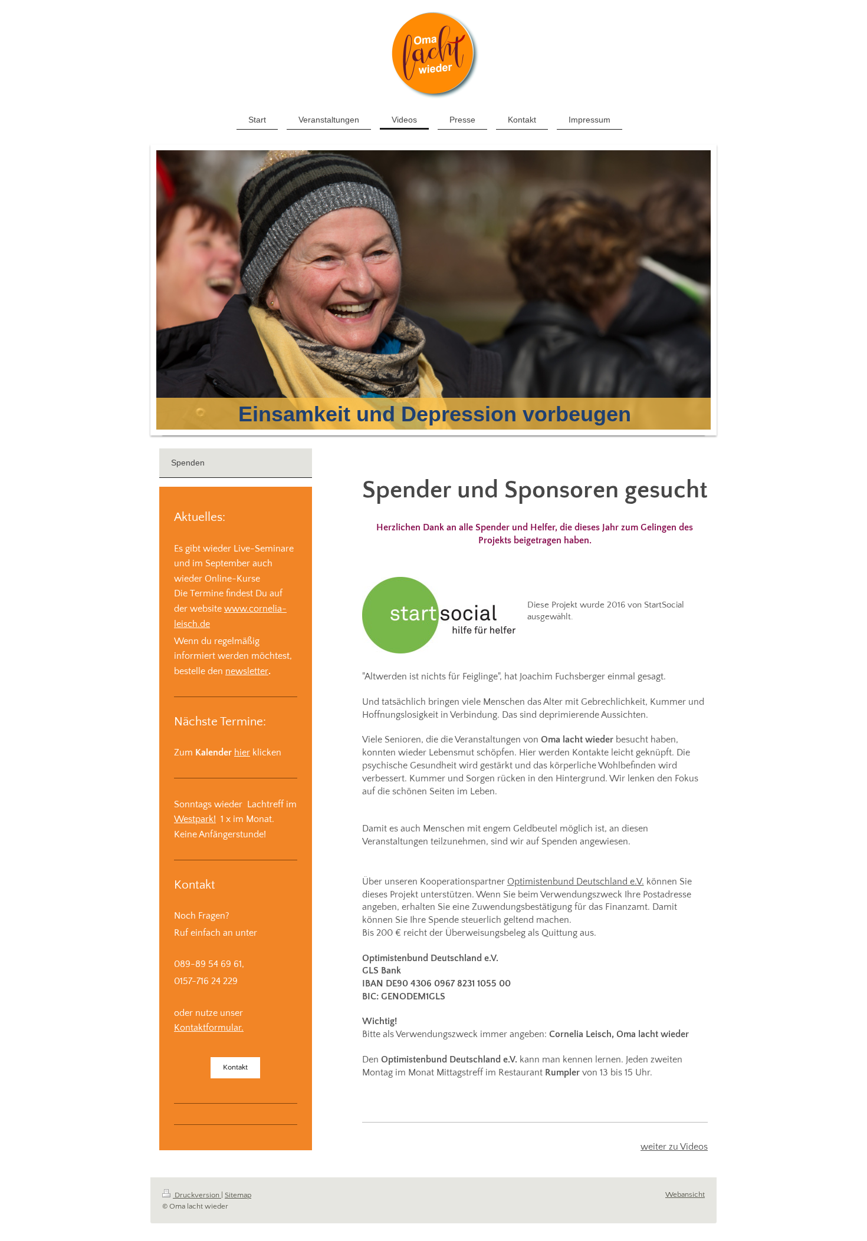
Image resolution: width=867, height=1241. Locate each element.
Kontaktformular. (209, 1027)
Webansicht (685, 1194)
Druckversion (197, 1195)
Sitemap (238, 1195)
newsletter (246, 671)
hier (242, 752)
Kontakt (235, 1067)
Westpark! (195, 819)
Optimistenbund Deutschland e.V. (575, 881)
